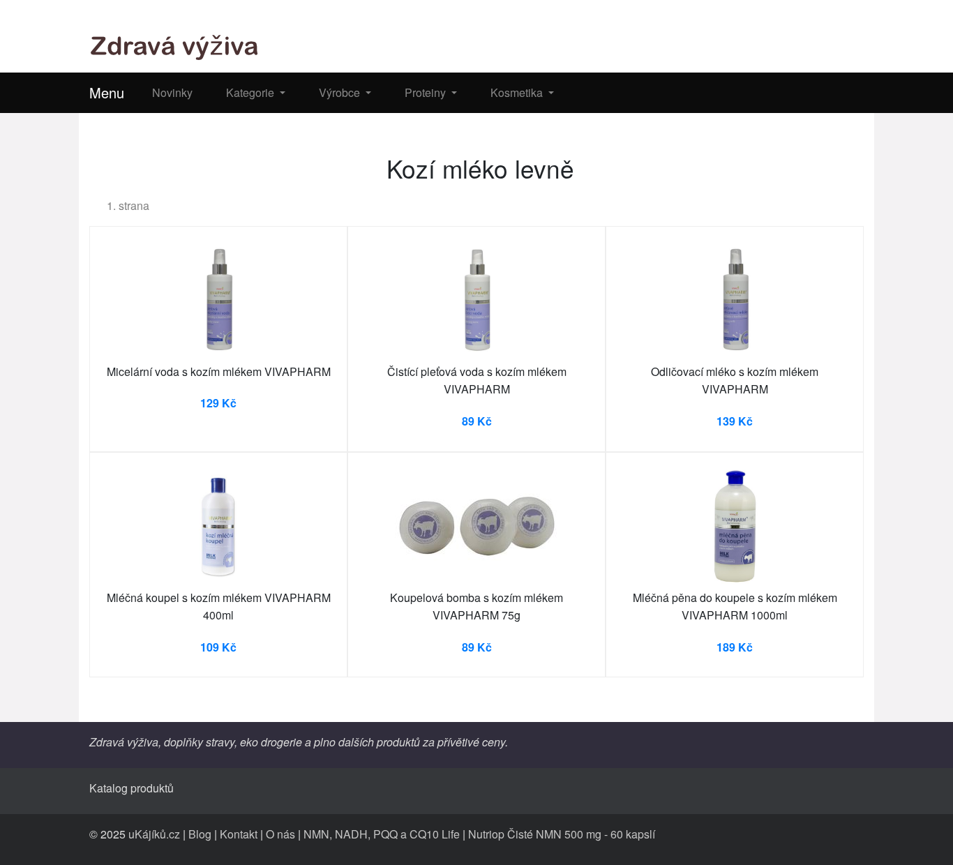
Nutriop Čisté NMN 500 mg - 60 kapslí (561, 834)
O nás (280, 834)
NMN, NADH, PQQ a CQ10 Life (381, 834)
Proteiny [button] (427, 92)
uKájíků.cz (154, 834)
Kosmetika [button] (518, 92)
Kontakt (238, 834)
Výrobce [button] (341, 92)
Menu (106, 92)
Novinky (172, 92)
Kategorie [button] (251, 92)
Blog (199, 834)
